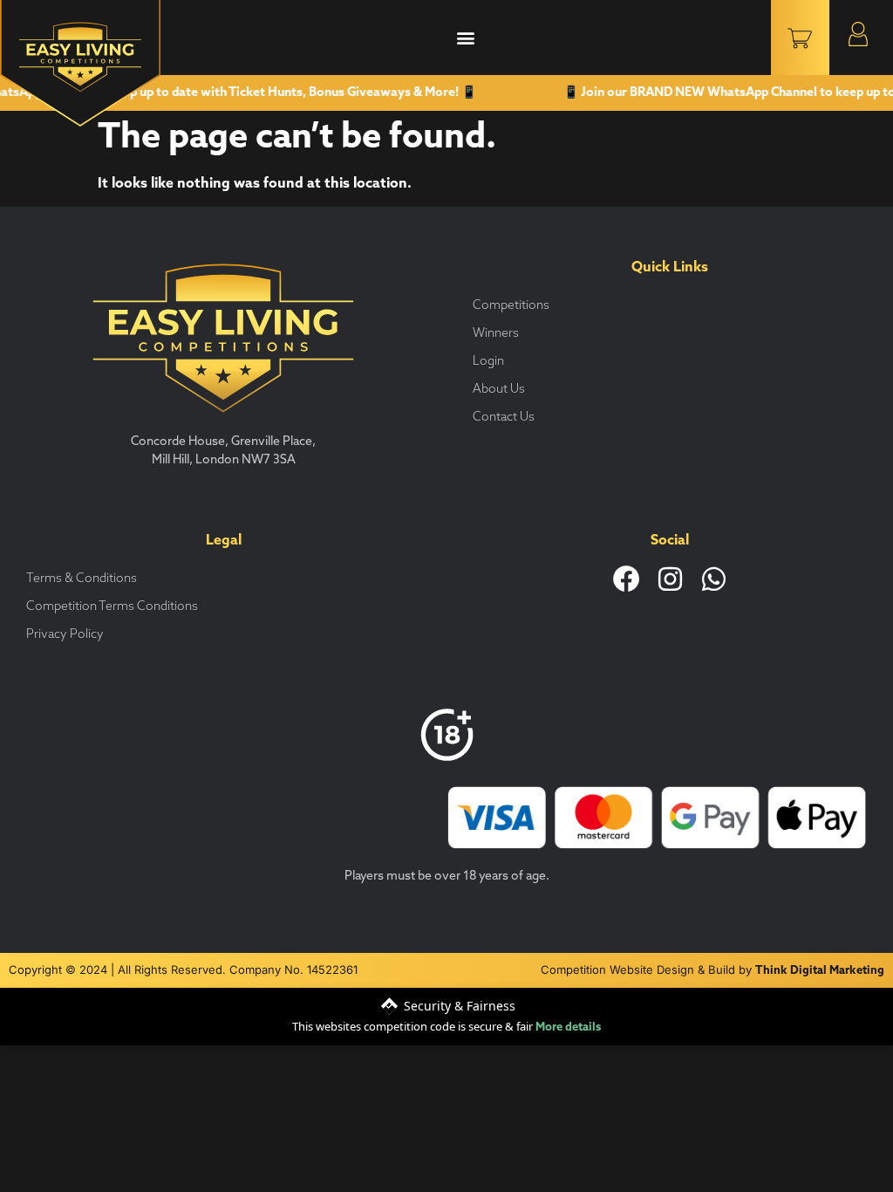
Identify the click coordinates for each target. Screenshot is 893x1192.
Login (488, 361)
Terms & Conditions (81, 579)
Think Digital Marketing (819, 970)
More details (568, 1027)
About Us (499, 389)
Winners (496, 333)
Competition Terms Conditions (112, 606)
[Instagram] (670, 579)
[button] (466, 38)
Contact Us (504, 417)
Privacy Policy (65, 634)
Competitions (511, 305)
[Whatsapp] (713, 579)
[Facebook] (626, 579)
